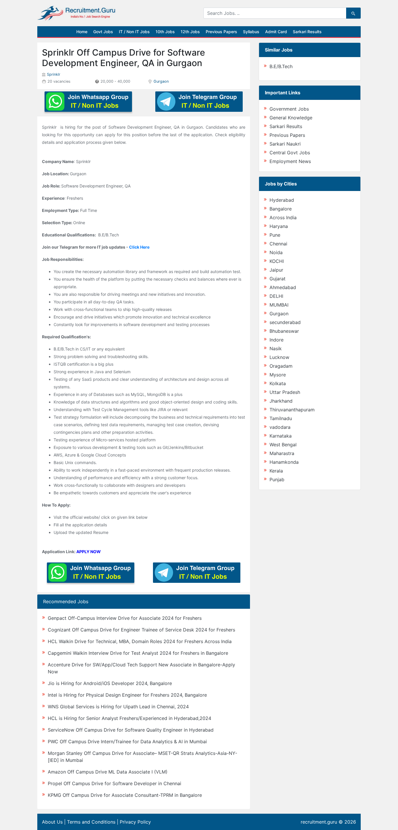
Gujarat (278, 279)
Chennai (278, 244)
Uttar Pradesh (285, 392)
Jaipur (276, 270)
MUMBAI (279, 305)
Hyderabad (282, 200)
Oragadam (281, 366)
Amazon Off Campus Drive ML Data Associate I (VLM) (108, 772)
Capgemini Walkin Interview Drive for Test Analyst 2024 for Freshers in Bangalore (138, 653)
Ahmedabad (283, 287)
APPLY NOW (88, 551)
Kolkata (278, 383)
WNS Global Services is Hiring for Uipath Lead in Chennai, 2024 (118, 706)
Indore (276, 340)
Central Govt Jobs (290, 152)
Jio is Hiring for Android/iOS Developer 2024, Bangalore (110, 683)
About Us (52, 822)
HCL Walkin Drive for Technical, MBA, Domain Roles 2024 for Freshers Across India (140, 641)
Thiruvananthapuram (292, 410)
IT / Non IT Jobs (134, 31)
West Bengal (283, 444)
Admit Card (276, 31)
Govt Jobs (103, 31)
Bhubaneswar (284, 331)
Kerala (276, 471)
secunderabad (285, 322)
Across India (283, 217)
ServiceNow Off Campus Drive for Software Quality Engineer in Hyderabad (131, 730)
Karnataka (281, 436)
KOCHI (277, 261)
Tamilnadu (281, 418)
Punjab (277, 479)
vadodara (280, 427)
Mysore (278, 375)
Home (81, 31)
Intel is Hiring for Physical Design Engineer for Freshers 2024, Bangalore (127, 695)
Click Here (139, 247)
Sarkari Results (307, 31)
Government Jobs (289, 109)
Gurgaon (161, 81)
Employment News (290, 161)
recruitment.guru (319, 822)
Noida (276, 252)
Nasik (276, 348)
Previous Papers (221, 31)
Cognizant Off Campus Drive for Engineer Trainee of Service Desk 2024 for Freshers (141, 630)
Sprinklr (53, 74)
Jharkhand (281, 401)
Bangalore (281, 209)
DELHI (276, 296)
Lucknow (279, 357)
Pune (275, 235)
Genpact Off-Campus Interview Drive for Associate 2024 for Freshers (125, 618)
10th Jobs (165, 31)
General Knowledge (291, 118)
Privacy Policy (135, 822)
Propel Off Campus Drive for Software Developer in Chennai (114, 783)
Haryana (279, 226)
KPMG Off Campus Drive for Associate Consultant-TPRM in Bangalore (125, 795)
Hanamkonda (284, 462)
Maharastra (282, 453)
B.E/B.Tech (281, 66)
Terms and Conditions (91, 822)
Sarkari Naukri (285, 144)
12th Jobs (190, 31)
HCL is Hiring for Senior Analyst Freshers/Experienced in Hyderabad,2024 (129, 718)
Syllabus (251, 31)
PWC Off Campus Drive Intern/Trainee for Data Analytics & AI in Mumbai (127, 741)
